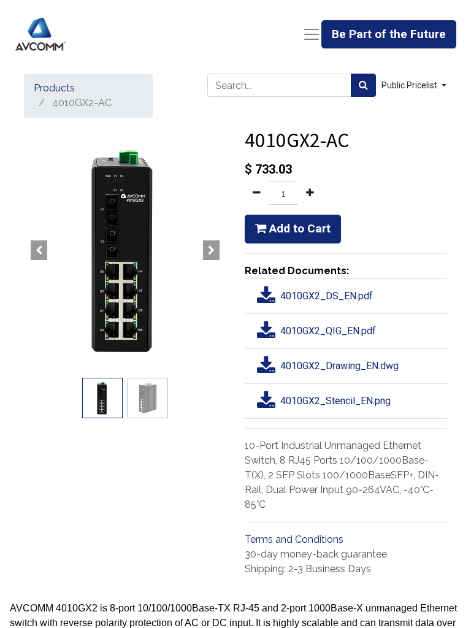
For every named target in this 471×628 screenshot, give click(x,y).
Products (54, 88)
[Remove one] (257, 193)
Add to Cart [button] (298, 228)
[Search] (363, 85)
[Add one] (310, 193)
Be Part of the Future (389, 34)
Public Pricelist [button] (410, 85)
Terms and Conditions (294, 539)
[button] (39, 250)
